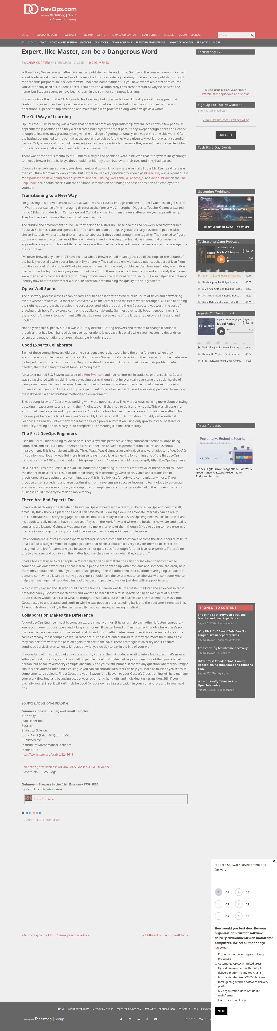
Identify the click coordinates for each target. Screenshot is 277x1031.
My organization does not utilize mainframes (239, 993)
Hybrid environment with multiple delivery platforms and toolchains (240, 970)
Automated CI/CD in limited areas (240, 963)
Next (221, 1011)
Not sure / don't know (232, 1000)
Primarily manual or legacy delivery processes (241, 956)
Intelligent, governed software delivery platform (243, 984)
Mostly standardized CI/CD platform (241, 977)
